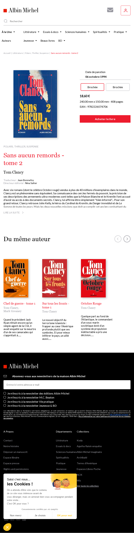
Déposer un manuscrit (15, 451)
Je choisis (40, 515)
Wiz (79, 480)
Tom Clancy (13, 172)
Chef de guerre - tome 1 (19, 303)
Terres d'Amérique (87, 463)
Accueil (6, 53)
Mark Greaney (12, 311)
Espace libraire (11, 457)
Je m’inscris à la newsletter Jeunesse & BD (32, 405)
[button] (7, 527)
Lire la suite (11, 212)
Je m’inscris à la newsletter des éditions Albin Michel (38, 393)
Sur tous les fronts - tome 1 (55, 305)
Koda (80, 440)
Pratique (60, 463)
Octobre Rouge (91, 303)
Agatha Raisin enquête (89, 446)
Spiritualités (62, 457)
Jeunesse (61, 468)
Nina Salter (31, 183)
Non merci (15, 515)
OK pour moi (64, 515)
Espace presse (11, 463)
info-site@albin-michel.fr (119, 415)
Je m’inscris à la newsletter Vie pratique (30, 401)
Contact (8, 440)
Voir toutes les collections (88, 486)
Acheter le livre (105, 119)
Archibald (82, 457)
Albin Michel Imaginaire (89, 451)
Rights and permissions (16, 468)
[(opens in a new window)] (6, 519)
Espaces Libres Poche (88, 468)
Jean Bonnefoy (26, 180)
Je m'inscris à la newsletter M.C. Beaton (30, 397)
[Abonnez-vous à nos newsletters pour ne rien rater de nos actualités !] (109, 10)
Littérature (18, 53)
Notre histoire (11, 446)
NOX (79, 474)
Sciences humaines (66, 451)
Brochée (92, 87)
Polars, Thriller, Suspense (37, 53)
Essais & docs (63, 446)
